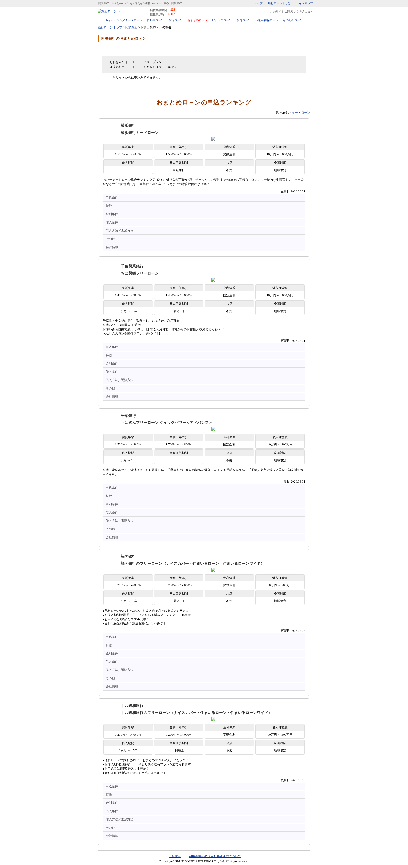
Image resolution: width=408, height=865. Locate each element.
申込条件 (112, 197)
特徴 (109, 206)
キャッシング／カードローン (123, 20)
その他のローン (293, 20)
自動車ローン (155, 20)
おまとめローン (197, 20)
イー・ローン (301, 112)
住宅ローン (176, 20)
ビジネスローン (222, 20)
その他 (110, 239)
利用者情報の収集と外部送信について (215, 856)
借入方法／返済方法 (119, 230)
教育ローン (244, 20)
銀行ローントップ (110, 27)
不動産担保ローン (266, 20)
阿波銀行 (131, 27)
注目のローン (282, 851)
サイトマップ (304, 3)
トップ (258, 3)
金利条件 (112, 214)
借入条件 (112, 222)
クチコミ (135, 48)
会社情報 (112, 247)
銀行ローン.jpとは (279, 3)
